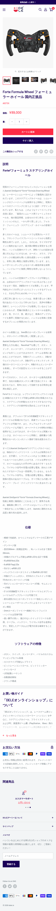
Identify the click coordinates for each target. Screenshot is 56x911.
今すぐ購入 (28, 140)
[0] (51, 9)
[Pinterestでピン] (41, 151)
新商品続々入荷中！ (28, 2)
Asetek (6, 103)
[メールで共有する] (51, 151)
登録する (11, 864)
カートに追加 (28, 131)
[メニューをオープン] (4, 10)
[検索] (40, 9)
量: (4, 121)
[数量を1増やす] (26, 122)
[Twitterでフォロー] (10, 886)
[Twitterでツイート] (46, 151)
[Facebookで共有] (36, 151)
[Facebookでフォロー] (5, 886)
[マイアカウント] (45, 9)
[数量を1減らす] (12, 122)
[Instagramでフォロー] (15, 886)
